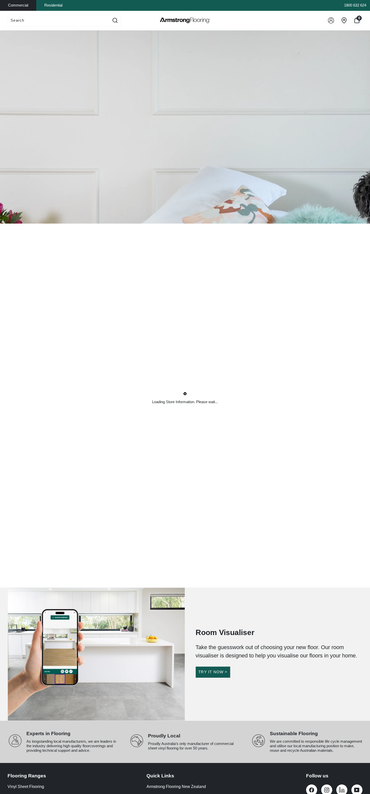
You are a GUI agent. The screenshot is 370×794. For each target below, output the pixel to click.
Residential (53, 5)
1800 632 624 (355, 5)
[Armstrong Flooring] (185, 20)
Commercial (18, 5)
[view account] (331, 20)
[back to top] (358, 772)
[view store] (344, 20)
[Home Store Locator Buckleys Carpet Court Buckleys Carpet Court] (185, 127)
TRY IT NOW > (212, 672)
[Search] (115, 20)
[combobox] (58, 20)
